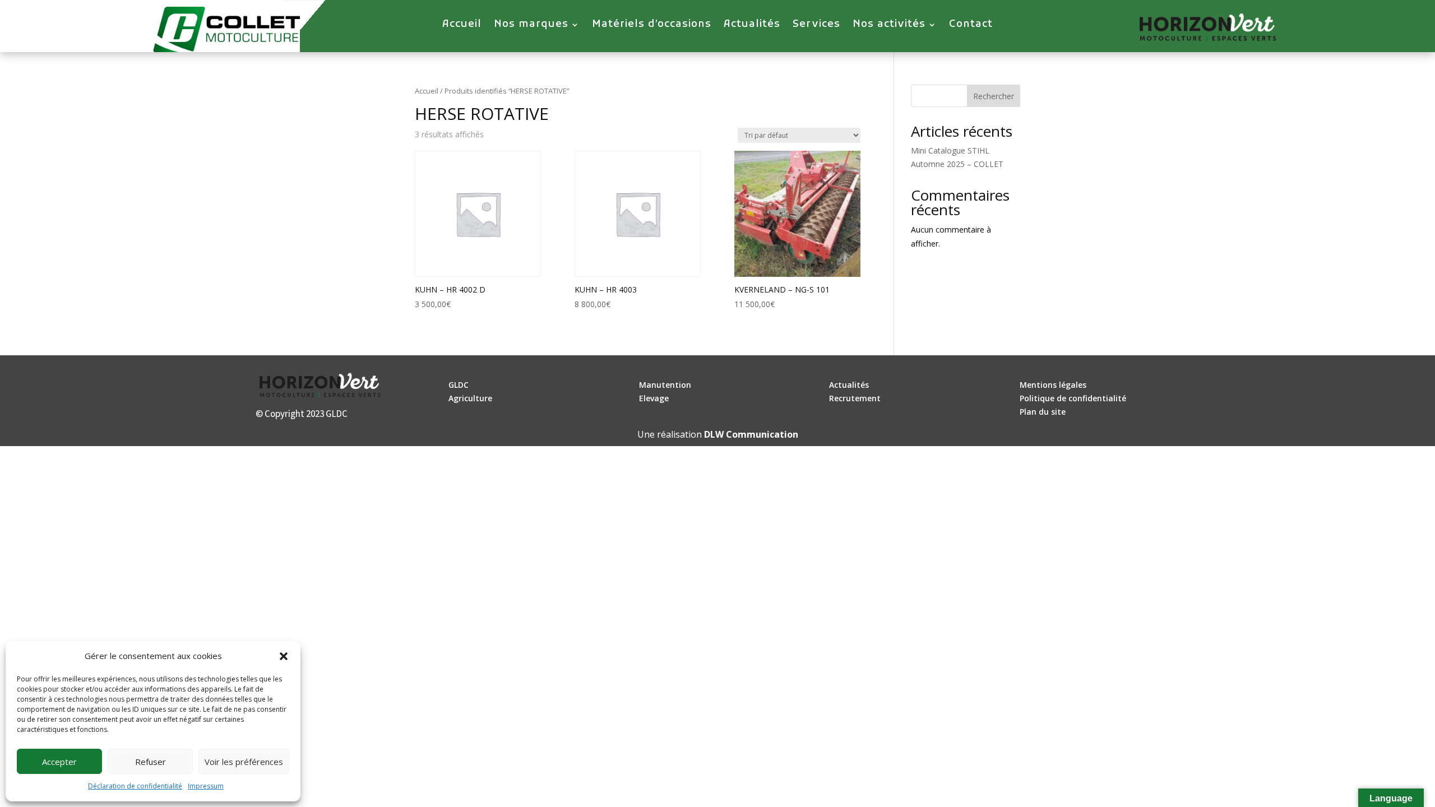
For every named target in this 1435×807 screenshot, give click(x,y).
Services (816, 26)
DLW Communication (751, 434)
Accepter (59, 761)
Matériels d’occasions (651, 26)
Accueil (462, 26)
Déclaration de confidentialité (135, 786)
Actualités (752, 26)
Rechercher (993, 96)
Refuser (150, 761)
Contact (971, 26)
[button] (283, 656)
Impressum (206, 786)
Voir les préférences (244, 761)
